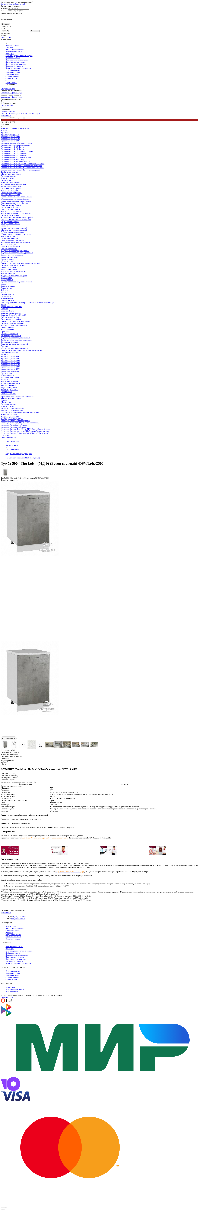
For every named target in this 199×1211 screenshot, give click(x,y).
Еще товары (5, 435)
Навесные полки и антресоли (12, 240)
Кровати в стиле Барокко (11, 186)
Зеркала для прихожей (9, 342)
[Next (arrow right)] (4, 1209)
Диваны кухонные (8, 286)
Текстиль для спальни (9, 390)
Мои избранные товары (15, 989)
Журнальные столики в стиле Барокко (16, 201)
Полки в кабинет (7, 327)
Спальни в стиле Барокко (11, 188)
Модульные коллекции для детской (15, 251)
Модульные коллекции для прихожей (15, 338)
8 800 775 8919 (6, 37)
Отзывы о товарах (13, 939)
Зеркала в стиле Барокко (10, 195)
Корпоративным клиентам (16, 64)
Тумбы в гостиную (8, 244)
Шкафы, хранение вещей (11, 174)
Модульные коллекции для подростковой (17, 253)
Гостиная (4, 226)
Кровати (4, 133)
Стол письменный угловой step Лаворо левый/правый (22, 168)
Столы (3, 284)
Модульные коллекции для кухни (14, 276)
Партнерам (10, 54)
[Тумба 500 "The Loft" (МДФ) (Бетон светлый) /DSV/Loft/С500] (30, 715)
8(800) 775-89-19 (19, 916)
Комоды (4, 130)
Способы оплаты (12, 931)
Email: (4, 28)
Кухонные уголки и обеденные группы (16, 143)
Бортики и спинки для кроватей (13, 271)
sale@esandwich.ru (18, 919)
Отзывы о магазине (13, 937)
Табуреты (4, 290)
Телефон (4, 8)
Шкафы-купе (6, 180)
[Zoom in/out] (6, 1207)
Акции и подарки (12, 45)
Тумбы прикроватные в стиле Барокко (16, 213)
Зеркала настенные (8, 385)
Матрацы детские (8, 261)
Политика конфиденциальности (18, 68)
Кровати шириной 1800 (10, 367)
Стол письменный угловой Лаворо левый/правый (20, 170)
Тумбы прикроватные (9, 172)
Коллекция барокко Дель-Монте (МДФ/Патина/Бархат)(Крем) (25, 429)
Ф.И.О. (4, 11)
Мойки (3, 292)
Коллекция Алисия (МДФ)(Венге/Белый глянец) (20, 423)
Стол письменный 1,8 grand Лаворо (15, 153)
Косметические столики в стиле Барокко (17, 218)
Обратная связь (7, 997)
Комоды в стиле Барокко (10, 224)
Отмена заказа (11, 78)
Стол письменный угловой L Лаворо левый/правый (21, 166)
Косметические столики (10, 383)
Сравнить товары (8, 111)
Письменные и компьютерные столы (15, 145)
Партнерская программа (15, 62)
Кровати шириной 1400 (10, 363)
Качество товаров (12, 74)
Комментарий (6, 20)
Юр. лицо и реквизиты (14, 66)
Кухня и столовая (8, 273)
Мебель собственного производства (15, 128)
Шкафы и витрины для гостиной (14, 230)
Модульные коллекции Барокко (13, 184)
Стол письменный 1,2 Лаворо (12, 149)
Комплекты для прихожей (11, 336)
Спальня (4, 346)
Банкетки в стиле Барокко (11, 205)
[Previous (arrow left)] (2, 1209)
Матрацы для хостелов (10, 417)
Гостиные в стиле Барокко (11, 193)
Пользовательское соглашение (17, 60)
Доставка (9, 933)
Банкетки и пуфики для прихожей (14, 344)
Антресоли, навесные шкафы (12, 408)
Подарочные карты (8, 437)
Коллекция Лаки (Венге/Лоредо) (13, 427)
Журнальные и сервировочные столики (16, 234)
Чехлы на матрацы (8, 394)
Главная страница (12, 441)
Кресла (3, 305)
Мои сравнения (12, 991)
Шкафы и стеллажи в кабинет (12, 323)
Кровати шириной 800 (10, 141)
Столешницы (6, 296)
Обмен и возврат (12, 76)
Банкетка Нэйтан (7, 311)
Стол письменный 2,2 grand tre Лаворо (16, 157)
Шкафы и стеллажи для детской (13, 265)
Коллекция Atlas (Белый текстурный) (15, 421)
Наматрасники (6, 392)
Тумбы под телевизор (9, 236)
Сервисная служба (13, 70)
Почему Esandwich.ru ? (14, 52)
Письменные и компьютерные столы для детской (20, 263)
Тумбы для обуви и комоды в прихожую (16, 340)
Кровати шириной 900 (10, 359)
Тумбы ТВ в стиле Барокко (11, 211)
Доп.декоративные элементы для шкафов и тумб (20, 412)
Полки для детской (8, 267)
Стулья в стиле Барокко (10, 222)
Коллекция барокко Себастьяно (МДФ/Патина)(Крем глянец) (25, 433)
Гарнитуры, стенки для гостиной (14, 228)
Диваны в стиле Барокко (10, 209)
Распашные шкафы (8, 176)
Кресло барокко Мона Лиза (11, 307)
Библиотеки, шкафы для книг (12, 232)
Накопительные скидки (15, 49)
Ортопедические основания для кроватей (17, 396)
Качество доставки (13, 72)
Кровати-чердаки (8, 259)
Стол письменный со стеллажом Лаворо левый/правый (22, 164)
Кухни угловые (7, 280)
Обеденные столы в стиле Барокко (14, 203)
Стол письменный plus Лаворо (13, 159)
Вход (3, 89)
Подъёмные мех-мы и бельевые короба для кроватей (21, 350)
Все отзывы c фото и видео (11, 97)
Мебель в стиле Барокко (10, 182)
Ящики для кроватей (9, 269)
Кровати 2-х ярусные (9, 257)
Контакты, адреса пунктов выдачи (19, 56)
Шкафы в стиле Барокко (10, 215)
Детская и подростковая (10, 247)
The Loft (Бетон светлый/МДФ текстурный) (23, 458)
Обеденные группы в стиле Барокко (15, 199)
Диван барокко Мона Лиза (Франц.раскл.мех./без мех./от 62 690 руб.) (28, 303)
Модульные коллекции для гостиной (15, 242)
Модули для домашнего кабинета (14, 325)
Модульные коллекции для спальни (15, 348)
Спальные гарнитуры (9, 352)
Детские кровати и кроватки (12, 255)
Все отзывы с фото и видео (11, 93)
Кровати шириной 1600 (10, 139)
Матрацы (4, 379)
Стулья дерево (6, 288)
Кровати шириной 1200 (10, 137)
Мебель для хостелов (9, 414)
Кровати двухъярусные (10, 135)
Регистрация (10, 89)
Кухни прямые (6, 278)
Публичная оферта (13, 58)
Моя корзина (11, 987)
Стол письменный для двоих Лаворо (15, 162)
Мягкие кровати (7, 375)
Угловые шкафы (7, 178)
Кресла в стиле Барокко (10, 207)
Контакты (9, 47)
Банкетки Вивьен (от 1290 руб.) (13, 315)
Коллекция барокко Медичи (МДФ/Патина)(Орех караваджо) (25, 431)
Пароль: (4, 31)
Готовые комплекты (9, 249)
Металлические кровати (10, 377)
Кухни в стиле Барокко (10, 191)
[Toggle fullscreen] (4, 1207)
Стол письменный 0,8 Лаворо (12, 147)
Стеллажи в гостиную (9, 238)
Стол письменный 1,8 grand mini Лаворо (17, 151)
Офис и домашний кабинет (11, 319)
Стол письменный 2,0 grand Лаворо (15, 155)
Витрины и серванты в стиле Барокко (16, 220)
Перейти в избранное (9, 105)
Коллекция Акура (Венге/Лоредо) (14, 425)
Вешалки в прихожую (9, 334)
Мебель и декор (12, 445)
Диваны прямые (7, 300)
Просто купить (11, 926)
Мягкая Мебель (7, 298)
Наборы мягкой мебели (10, 317)
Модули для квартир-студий (12, 419)
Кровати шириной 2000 (10, 369)
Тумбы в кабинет (7, 329)
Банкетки (4, 309)
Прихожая (5, 332)
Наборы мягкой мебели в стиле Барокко (16, 197)
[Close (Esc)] (2, 1207)
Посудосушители (7, 294)
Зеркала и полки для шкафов (12, 410)
